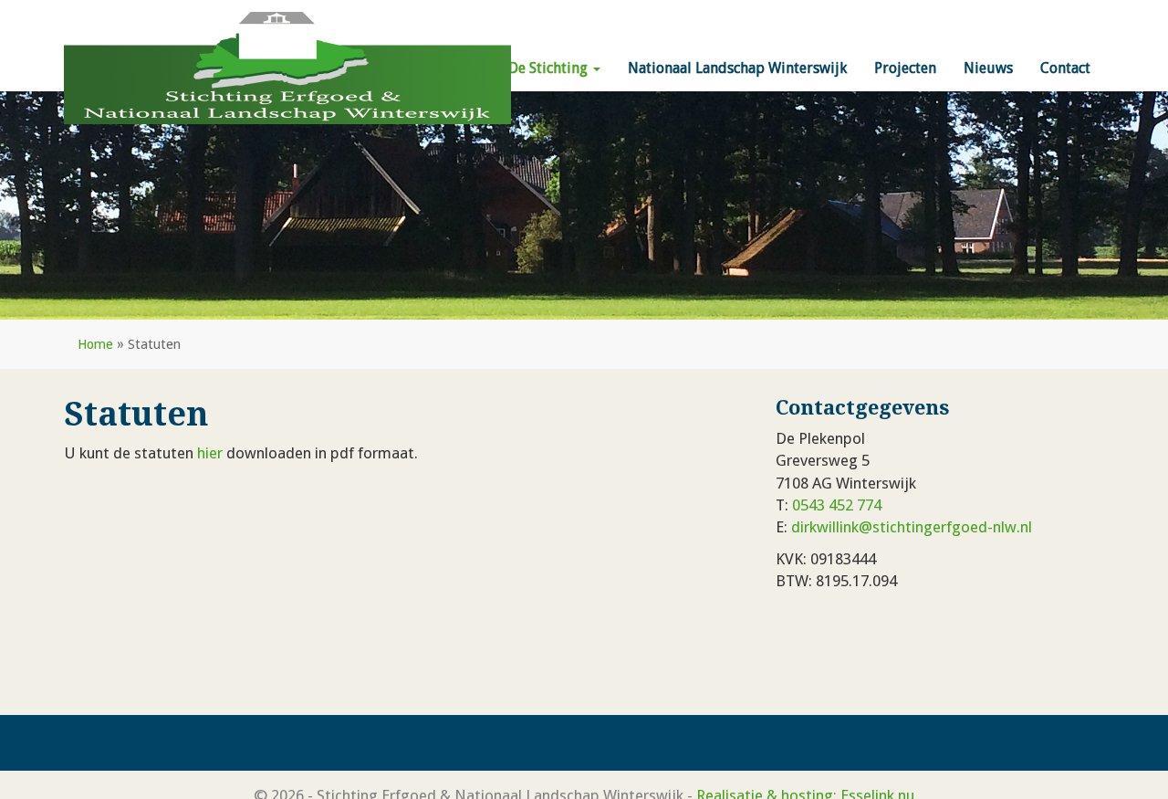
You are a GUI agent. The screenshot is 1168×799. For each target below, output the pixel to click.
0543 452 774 (836, 505)
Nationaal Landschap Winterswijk (737, 68)
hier (210, 453)
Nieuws (988, 68)
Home (95, 344)
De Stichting (549, 68)
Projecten (905, 68)
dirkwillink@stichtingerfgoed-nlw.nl (911, 527)
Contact (1065, 68)
